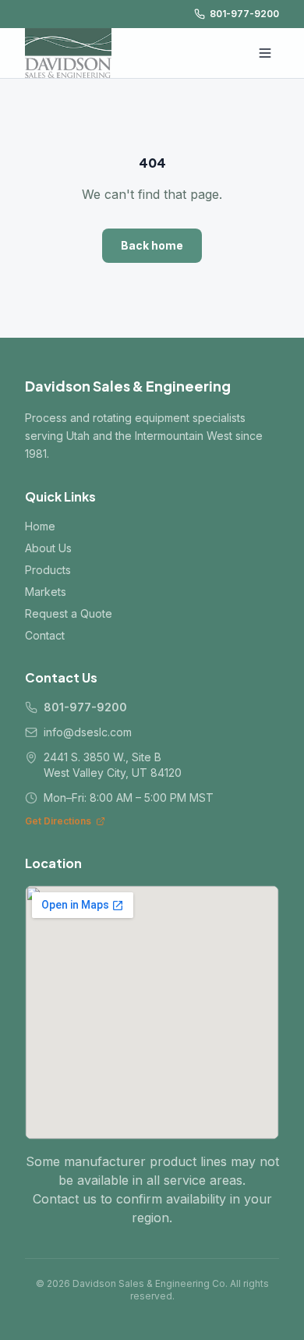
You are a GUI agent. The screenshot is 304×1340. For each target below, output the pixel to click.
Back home (152, 245)
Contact (45, 635)
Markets (45, 591)
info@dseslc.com (88, 732)
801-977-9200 (244, 13)
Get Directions (58, 821)
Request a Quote (68, 613)
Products (48, 569)
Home (40, 526)
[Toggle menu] (265, 53)
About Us (48, 548)
